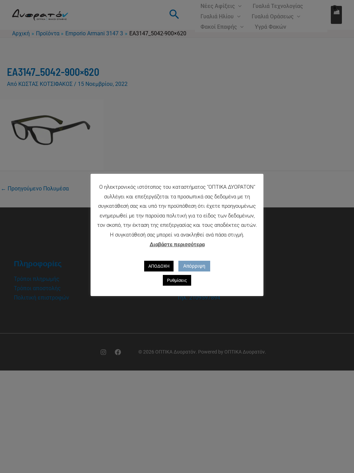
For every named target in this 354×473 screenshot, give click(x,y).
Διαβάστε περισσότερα (177, 244)
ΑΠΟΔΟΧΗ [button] (158, 266)
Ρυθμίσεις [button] (177, 280)
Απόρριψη (194, 266)
